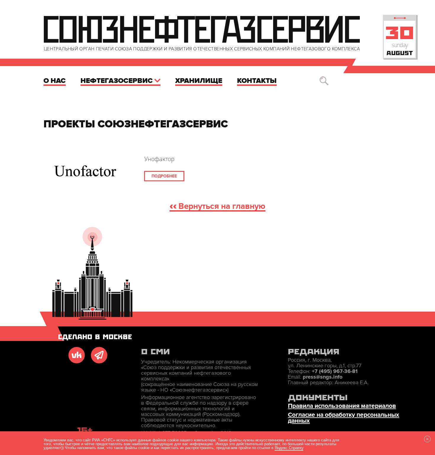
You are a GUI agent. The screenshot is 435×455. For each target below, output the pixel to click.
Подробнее (164, 176)
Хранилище (198, 80)
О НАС (55, 80)
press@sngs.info (322, 377)
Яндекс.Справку (289, 448)
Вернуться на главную (221, 206)
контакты (257, 80)
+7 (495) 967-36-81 (334, 371)
